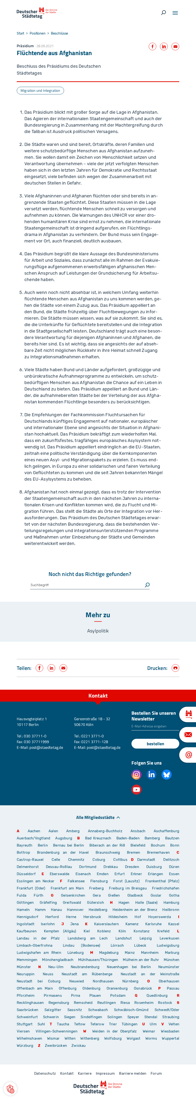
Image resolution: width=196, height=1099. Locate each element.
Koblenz (104, 931)
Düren (174, 867)
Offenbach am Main (35, 988)
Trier (113, 1024)
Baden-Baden (128, 838)
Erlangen (155, 874)
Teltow (80, 1024)
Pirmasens (53, 995)
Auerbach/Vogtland (33, 838)
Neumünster (168, 967)
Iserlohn (48, 924)
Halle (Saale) (146, 902)
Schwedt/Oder (167, 1010)
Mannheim (149, 952)
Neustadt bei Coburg (39, 981)
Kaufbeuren (27, 931)
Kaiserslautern (106, 924)
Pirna (75, 995)
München (171, 960)
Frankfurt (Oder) (31, 888)
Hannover (75, 910)
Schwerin (51, 1017)
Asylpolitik (98, 630)
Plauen (95, 995)
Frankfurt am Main (67, 888)
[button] (10, 1088)
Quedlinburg (157, 995)
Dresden (132, 867)
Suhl (41, 1024)
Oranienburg (117, 988)
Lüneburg (75, 952)
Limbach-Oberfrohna (34, 945)
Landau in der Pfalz (38, 938)
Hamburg (171, 902)
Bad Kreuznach (98, 838)
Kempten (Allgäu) (60, 931)
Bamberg (152, 838)
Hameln (23, 910)
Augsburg (63, 838)
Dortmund (87, 867)
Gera (97, 895)
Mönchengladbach (57, 960)
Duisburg (154, 867)
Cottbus (120, 860)
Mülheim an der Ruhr (141, 960)
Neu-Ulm (55, 967)
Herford (52, 917)
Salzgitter (52, 1010)
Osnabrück (143, 988)
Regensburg (59, 1003)
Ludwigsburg (168, 945)
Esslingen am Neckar (35, 881)
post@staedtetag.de (46, 747)
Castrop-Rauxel (30, 860)
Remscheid (83, 1003)
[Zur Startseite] (37, 13)
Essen (174, 874)
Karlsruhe (153, 924)
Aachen (34, 831)
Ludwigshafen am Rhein (39, 952)
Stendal (150, 1017)
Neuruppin (26, 974)
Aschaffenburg (166, 831)
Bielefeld (138, 845)
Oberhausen (169, 981)
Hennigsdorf (27, 917)
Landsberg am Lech (88, 938)
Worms (151, 1038)
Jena (74, 924)
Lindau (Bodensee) (81, 945)
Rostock (165, 1003)
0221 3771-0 (92, 736)
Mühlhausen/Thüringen (98, 960)
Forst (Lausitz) (126, 881)
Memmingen (27, 960)
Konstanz (142, 931)
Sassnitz (74, 1010)
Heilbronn (170, 910)
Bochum (158, 845)
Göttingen (26, 902)
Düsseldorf (26, 874)
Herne (71, 917)
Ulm (153, 1024)
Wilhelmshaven (29, 1038)
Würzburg (25, 1045)
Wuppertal (170, 1038)
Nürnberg (130, 981)
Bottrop (23, 852)
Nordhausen (103, 981)
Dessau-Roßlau (59, 867)
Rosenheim (143, 1003)
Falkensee (76, 881)
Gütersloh (95, 902)
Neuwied (76, 981)
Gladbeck (135, 895)
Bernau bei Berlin (69, 845)
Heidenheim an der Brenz (135, 910)
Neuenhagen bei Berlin (129, 967)
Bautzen (172, 838)
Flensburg (99, 881)
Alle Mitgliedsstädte (95, 817)
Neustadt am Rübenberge (87, 974)
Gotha (174, 895)
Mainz (130, 952)
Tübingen (129, 1024)
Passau (173, 988)
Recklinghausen (30, 1003)
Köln (122, 931)
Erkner (136, 874)
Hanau (56, 910)
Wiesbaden (170, 1031)
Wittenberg (89, 1038)
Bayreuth (24, 845)
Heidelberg (98, 910)
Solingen (114, 1017)
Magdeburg (109, 952)
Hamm (40, 910)
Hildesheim (118, 917)
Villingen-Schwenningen (56, 1031)
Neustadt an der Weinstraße (150, 974)
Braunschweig (108, 852)
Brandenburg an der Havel (63, 852)
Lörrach (117, 945)
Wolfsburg (113, 1038)
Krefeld (163, 931)
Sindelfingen (91, 1017)
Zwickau (78, 1045)
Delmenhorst (28, 867)
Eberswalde (60, 874)
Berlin (43, 845)
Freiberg (96, 888)
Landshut (123, 938)
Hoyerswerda (159, 917)
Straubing (170, 1017)
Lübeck (143, 945)
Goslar (156, 895)
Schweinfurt (27, 1017)
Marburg (172, 952)
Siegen (70, 1017)
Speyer (133, 1017)
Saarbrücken (27, 1010)
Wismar (53, 1038)
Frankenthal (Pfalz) (162, 881)
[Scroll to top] (181, 689)
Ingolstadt (25, 924)
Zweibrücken (56, 1045)
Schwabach (99, 1010)
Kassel (173, 924)
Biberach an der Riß (107, 845)
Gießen (114, 895)
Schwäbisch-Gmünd (131, 1010)
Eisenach (83, 874)
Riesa (125, 1003)
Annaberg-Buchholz (105, 831)
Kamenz (132, 924)
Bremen (133, 852)
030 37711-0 (35, 736)
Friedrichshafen (165, 888)
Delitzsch (171, 860)
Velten (174, 1024)
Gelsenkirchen (73, 895)
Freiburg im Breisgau (128, 888)
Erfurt (119, 874)
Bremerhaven (158, 852)
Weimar (149, 1031)
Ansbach (138, 831)
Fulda (21, 895)
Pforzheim (26, 995)
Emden (103, 874)
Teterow (97, 1024)
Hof (138, 917)
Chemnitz (76, 860)
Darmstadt (146, 860)
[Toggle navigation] (175, 13)
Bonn (174, 845)
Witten (70, 1038)
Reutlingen (106, 1003)
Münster (24, 967)
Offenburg (67, 988)
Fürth (38, 895)
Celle (56, 860)
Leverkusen (169, 938)
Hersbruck (92, 917)
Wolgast (133, 1038)
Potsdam (117, 995)
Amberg (73, 831)
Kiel (87, 931)
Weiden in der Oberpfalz (115, 1031)
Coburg (99, 860)
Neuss (48, 974)
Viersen (23, 1031)
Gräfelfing (49, 902)
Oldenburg (91, 988)
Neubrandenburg (85, 967)
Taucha (63, 1024)
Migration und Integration (40, 90)
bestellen (155, 743)
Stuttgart (25, 1024)
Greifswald (72, 902)
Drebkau (112, 867)
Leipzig (146, 938)
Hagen (124, 902)
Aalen (53, 831)
